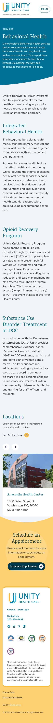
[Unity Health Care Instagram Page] (14, 626)
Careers (11, 609)
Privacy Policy (9, 692)
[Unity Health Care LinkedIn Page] (24, 626)
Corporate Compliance (12, 697)
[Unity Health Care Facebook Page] (9, 626)
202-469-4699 (15, 619)
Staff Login (23, 609)
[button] (6, 447)
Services (8, 29)
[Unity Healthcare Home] (16, 9)
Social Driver (15, 705)
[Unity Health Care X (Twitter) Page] (19, 626)
